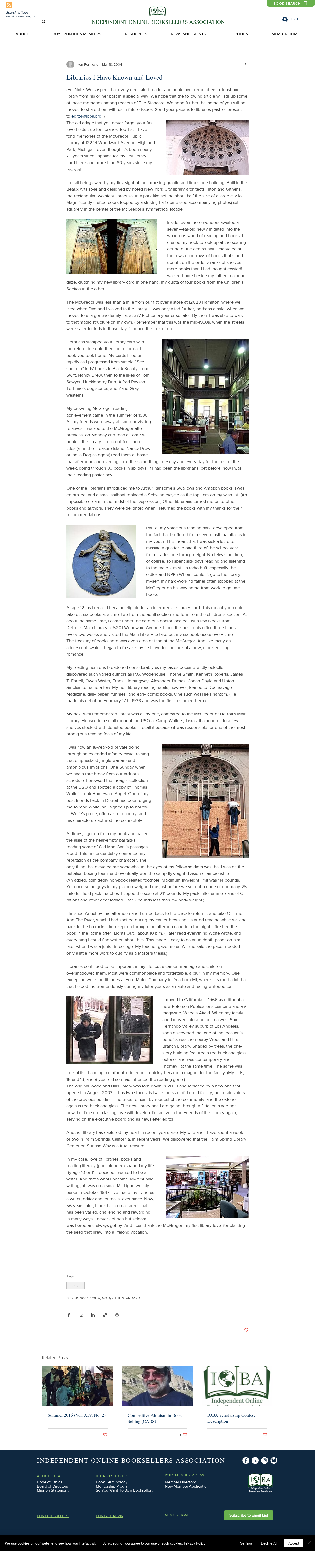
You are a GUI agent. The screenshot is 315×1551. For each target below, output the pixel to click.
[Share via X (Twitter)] (81, 1315)
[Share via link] (105, 1315)
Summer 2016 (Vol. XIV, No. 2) (77, 1415)
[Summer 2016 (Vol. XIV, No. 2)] (77, 1386)
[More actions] (246, 64)
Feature (75, 1285)
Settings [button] (246, 1543)
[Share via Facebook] (68, 1315)
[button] (77, 34)
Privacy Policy (194, 1543)
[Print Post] (117, 1315)
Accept (293, 1543)
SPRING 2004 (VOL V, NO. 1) (89, 1298)
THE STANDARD (127, 1298)
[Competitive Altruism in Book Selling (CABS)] (157, 1386)
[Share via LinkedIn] (93, 1315)
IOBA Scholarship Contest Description (231, 1418)
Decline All (269, 1543)
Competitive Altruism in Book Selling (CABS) (155, 1418)
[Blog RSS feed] (9, 5)
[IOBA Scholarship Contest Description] (237, 1386)
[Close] (309, 1543)
